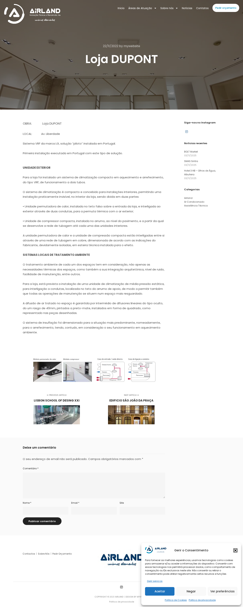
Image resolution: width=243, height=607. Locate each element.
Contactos (29, 553)
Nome (27, 502)
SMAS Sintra (191, 161)
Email (75, 502)
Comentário (31, 468)
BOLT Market (191, 151)
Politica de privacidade (202, 600)
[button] (235, 550)
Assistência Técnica (196, 205)
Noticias (187, 8)
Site (122, 502)
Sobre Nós (44, 553)
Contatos (202, 8)
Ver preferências (222, 591)
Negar (191, 591)
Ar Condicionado (194, 201)
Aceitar (160, 591)
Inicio (121, 8)
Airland (188, 198)
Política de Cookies (176, 600)
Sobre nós (167, 8)
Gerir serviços (155, 581)
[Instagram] (186, 131)
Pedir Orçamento (62, 553)
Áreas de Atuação (140, 8)
